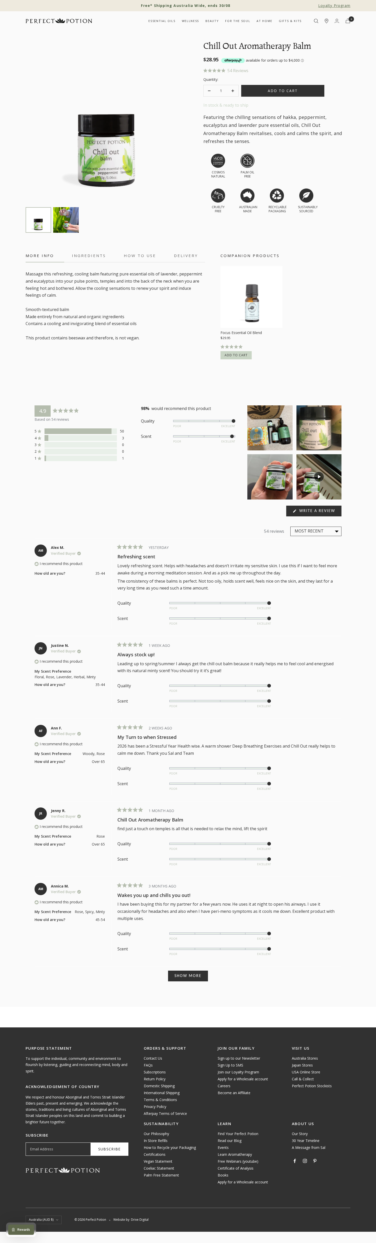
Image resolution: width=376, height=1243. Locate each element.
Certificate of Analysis (235, 1168)
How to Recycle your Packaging (170, 1147)
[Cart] (347, 20)
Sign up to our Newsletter (239, 1058)
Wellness (190, 21)
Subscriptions (155, 1072)
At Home (264, 21)
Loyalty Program (334, 5)
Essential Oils (161, 21)
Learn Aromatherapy (235, 1154)
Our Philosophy (156, 1133)
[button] (276, 70)
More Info (40, 255)
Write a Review (319, 512)
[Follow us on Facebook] (295, 1161)
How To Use (140, 255)
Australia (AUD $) (41, 1219)
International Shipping (162, 1092)
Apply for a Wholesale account (243, 1078)
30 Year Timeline (305, 1140)
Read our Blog (229, 1140)
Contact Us (153, 1058)
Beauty (212, 21)
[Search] (316, 21)
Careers (224, 1085)
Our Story (300, 1133)
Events (223, 1147)
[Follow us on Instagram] (305, 1161)
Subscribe (109, 1149)
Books (223, 1175)
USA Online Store (306, 1072)
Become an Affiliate (234, 1092)
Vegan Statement (158, 1161)
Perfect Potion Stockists (312, 1085)
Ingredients (89, 255)
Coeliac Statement (159, 1168)
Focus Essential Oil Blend (241, 332)
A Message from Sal (308, 1147)
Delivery (186, 255)
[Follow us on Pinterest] (315, 1161)
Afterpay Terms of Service (165, 1113)
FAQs (148, 1065)
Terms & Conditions (160, 1099)
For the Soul (237, 21)
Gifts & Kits (290, 21)
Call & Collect (303, 1078)
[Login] (337, 21)
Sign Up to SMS (230, 1065)
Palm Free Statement (161, 1175)
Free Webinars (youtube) (238, 1161)
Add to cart (236, 355)
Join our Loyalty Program (238, 1072)
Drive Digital (140, 1219)
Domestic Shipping (159, 1085)
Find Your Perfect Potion (238, 1133)
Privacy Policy (155, 1106)
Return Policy (154, 1078)
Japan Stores (302, 1065)
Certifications (154, 1154)
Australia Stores (305, 1058)
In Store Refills (156, 1140)
